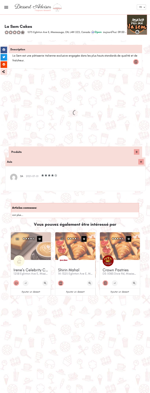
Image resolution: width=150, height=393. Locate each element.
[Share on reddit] (4, 64)
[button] (4, 72)
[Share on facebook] (4, 50)
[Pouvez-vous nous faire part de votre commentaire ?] (141, 162)
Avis (9, 161)
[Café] (17, 283)
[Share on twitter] (4, 57)
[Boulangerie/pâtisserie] (136, 62)
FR (140, 7)
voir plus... (17, 215)
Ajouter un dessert (31, 291)
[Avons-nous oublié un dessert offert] (136, 152)
